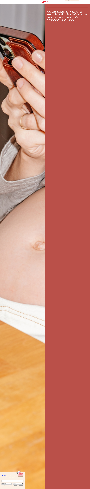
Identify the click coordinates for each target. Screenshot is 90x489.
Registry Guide (52, 2)
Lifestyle (30, 2)
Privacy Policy (15, 485)
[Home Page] (45, 2)
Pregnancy (17, 2)
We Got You (49, 6)
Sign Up (3, 486)
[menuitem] (18, 2)
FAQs (58, 2)
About (67, 2)
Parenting (24, 2)
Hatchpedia (62, 2)
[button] (72, 2)
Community (37, 2)
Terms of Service (21, 485)
